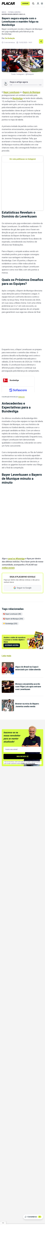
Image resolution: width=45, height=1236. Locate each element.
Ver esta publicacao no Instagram (22, 159)
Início (4, 12)
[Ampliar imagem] (22, 60)
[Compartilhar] (41, 41)
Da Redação (10, 38)
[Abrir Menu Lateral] (42, 3)
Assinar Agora (12, 645)
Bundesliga (18, 98)
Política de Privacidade (28, 763)
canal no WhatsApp (16, 558)
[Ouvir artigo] (6, 83)
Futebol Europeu (14, 12)
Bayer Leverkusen (11, 92)
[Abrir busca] (33, 3)
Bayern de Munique (31, 92)
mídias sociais (8, 568)
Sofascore (21, 397)
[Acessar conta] (38, 3)
